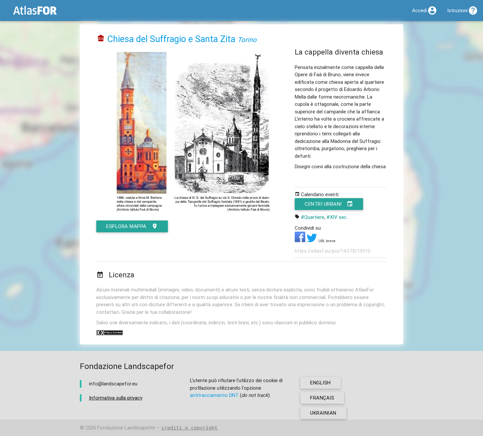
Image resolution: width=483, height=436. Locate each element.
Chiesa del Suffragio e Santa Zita (171, 39)
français (322, 398)
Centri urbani (323, 204)
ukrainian (323, 413)
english (320, 382)
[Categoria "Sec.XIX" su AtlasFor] (101, 39)
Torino (247, 39)
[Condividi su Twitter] (312, 240)
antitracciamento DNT (214, 395)
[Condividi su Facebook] (301, 240)
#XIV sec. (337, 217)
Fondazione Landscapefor (126, 428)
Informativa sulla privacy (115, 398)
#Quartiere (312, 217)
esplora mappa (126, 226)
